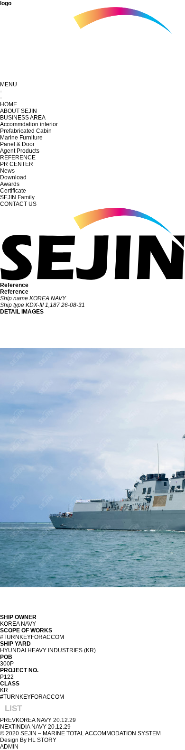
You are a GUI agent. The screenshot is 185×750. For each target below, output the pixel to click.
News (7, 170)
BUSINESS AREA (23, 117)
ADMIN (9, 746)
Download (13, 177)
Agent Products (19, 151)
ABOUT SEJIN (18, 111)
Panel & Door (17, 144)
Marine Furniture (21, 137)
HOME (8, 104)
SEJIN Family (17, 197)
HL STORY (42, 740)
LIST (13, 708)
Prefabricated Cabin (26, 131)
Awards (9, 184)
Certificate (13, 190)
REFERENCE (18, 157)
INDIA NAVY (30, 726)
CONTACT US (18, 204)
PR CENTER (16, 164)
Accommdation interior (29, 124)
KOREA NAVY (34, 720)
